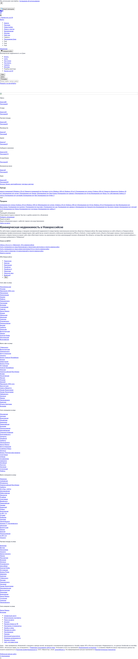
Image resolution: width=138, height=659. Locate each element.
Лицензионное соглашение (87, 647)
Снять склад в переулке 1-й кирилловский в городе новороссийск (21, 251)
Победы (2, 299)
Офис (2, 74)
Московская (4, 414)
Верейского (4, 501)
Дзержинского (5, 301)
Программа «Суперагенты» (13, 626)
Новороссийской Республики (9, 372)
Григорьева (3, 303)
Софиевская (4, 481)
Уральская (3, 329)
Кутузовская (4, 366)
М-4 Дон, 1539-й (5, 489)
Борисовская (4, 418)
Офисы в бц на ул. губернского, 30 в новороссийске (17, 245)
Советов (2, 309)
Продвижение (8, 632)
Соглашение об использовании (29, 1)
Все (6, 277)
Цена (2, 77)
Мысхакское (4, 558)
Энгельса (3, 396)
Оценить (7, 65)
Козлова (2, 325)
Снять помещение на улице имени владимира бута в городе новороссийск (24, 249)
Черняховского (5, 400)
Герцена (2, 297)
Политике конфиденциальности (26, 649)
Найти (14, 83)
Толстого (3, 465)
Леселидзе (3, 495)
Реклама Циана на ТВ (11, 624)
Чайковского (4, 394)
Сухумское (3, 598)
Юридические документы (12, 618)
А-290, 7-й (3, 513)
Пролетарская (4, 376)
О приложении (5, 656)
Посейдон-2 (8, 269)
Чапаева (2, 505)
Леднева (3, 580)
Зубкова (2, 457)
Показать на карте (6, 83)
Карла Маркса (4, 311)
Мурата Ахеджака (6, 404)
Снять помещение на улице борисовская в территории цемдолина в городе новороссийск (29, 247)
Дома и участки (9, 29)
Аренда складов (5, 253)
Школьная (3, 317)
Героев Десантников (6, 390)
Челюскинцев (4, 295)
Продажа (7, 25)
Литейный (3, 463)
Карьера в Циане (9, 640)
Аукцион (6, 622)
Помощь (7, 634)
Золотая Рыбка (5, 335)
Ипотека (7, 33)
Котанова (3, 305)
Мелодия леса (8, 273)
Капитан (6, 263)
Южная (2, 313)
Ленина (2, 333)
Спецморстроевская (6, 432)
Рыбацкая (3, 517)
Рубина (2, 509)
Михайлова (3, 420)
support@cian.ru (60, 649)
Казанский (3, 507)
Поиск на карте (9, 620)
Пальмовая (3, 592)
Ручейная (3, 497)
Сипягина (3, 319)
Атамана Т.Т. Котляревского (9, 523)
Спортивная (4, 455)
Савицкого (3, 461)
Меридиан (7, 271)
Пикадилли (7, 261)
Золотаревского (5, 434)
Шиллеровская (5, 430)
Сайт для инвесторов (11, 642)
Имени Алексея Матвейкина (9, 357)
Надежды (3, 436)
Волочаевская (4, 339)
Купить (6, 57)
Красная (2, 531)
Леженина (3, 479)
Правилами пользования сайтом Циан (42, 647)
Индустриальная (5, 353)
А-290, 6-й (3, 536)
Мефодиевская (5, 493)
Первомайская (4, 424)
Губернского (4, 347)
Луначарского (4, 321)
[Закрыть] (1, 3)
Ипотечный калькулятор (12, 636)
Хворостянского (5, 554)
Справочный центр (10, 616)
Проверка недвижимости (12, 638)
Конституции (4, 386)
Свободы (3, 327)
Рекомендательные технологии (105, 649)
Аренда (6, 23)
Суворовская (4, 307)
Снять (6, 59)
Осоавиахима (4, 459)
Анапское (3, 402)
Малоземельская (5, 287)
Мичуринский (4, 337)
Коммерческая (8, 31)
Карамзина (3, 422)
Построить (7, 63)
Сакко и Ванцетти (6, 388)
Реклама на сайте (9, 630)
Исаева (2, 374)
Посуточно (7, 61)
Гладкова (3, 519)
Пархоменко (4, 293)
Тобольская (3, 315)
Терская (2, 378)
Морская (3, 370)
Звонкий (2, 382)
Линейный (3, 438)
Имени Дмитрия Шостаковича (10, 453)
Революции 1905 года (7, 291)
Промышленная (5, 323)
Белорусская (4, 527)
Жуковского (4, 483)
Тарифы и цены (9, 628)
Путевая (2, 515)
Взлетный (7, 275)
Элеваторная (4, 361)
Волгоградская (5, 331)
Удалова (2, 289)
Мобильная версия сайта (8, 654)
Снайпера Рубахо (5, 448)
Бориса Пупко (4, 364)
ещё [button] (1, 197)
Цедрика (3, 416)
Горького (3, 355)
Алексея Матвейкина (7, 368)
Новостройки (8, 27)
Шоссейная (3, 566)
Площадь (4, 79)
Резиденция (8, 265)
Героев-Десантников (6, 392)
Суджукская (4, 469)
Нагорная (3, 467)
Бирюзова (3, 546)
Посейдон (7, 267)
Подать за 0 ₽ (8, 71)
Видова (2, 548)
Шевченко (3, 574)
